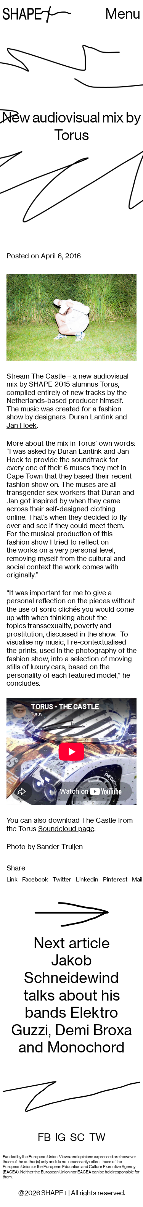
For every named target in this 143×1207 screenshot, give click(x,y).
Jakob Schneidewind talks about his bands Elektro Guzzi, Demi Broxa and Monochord (71, 995)
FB (44, 1137)
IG (60, 1137)
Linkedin (87, 879)
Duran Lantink (91, 417)
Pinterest (115, 879)
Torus (109, 384)
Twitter (62, 879)
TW (97, 1137)
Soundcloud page (66, 828)
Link (12, 879)
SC (77, 1137)
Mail (137, 879)
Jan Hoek (21, 425)
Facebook (35, 879)
